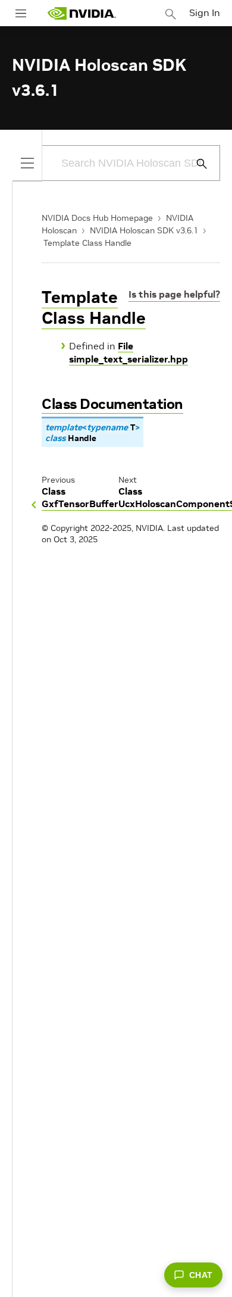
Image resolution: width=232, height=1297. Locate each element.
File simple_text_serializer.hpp (128, 352)
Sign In (204, 12)
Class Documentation (112, 404)
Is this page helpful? (174, 294)
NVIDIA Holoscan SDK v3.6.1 (144, 230)
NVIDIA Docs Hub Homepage (97, 217)
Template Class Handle (87, 242)
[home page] (81, 13)
